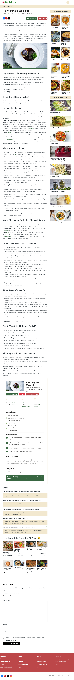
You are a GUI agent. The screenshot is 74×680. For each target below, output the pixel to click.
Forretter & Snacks (5, 661)
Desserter (9, 6)
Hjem (4, 6)
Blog (38, 667)
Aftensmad (3, 656)
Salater (20, 656)
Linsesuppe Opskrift (64, 28)
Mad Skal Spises (23, 664)
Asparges (10, 139)
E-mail (5, 631)
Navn (5, 624)
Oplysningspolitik (41, 661)
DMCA (57, 664)
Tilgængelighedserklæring (62, 659)
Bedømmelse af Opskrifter (11, 594)
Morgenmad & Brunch (6, 667)
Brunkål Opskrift (53, 60)
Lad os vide (29, 477)
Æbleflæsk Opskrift (64, 44)
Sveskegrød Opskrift (64, 60)
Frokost (2, 664)
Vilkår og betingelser (61, 661)
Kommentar (7, 600)
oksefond (5, 230)
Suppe (20, 659)
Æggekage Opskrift (54, 93)
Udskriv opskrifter (31, 18)
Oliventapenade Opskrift (65, 93)
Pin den (22, 394)
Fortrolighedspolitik (42, 664)
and (16, 154)
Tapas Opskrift (55, 27)
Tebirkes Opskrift (53, 44)
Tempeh (20, 661)
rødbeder (31, 128)
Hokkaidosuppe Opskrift (65, 76)
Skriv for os (39, 659)
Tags (19, 667)
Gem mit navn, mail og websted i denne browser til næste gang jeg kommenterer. (25, 639)
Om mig (39, 656)
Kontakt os (58, 656)
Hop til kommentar (32, 394)
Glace (8, 232)
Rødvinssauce (7, 236)
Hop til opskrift (43, 18)
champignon (6, 134)
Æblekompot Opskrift (54, 76)
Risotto (10, 132)
